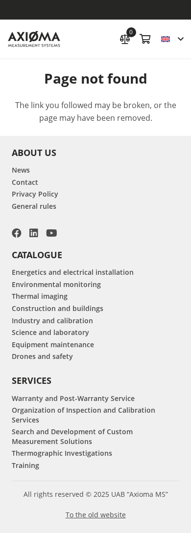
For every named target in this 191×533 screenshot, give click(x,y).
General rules (34, 206)
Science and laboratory (50, 332)
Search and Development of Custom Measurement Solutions (72, 436)
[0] (125, 38)
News (21, 170)
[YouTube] (51, 233)
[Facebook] (17, 233)
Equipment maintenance (53, 344)
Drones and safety (42, 356)
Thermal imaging (40, 296)
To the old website (96, 514)
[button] (172, 39)
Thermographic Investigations (62, 453)
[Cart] (145, 39)
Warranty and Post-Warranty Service (73, 398)
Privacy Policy (35, 194)
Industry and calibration (52, 320)
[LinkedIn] (33, 233)
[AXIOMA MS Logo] (34, 39)
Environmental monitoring (56, 284)
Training (25, 465)
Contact (25, 182)
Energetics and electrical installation (73, 272)
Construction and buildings (57, 308)
